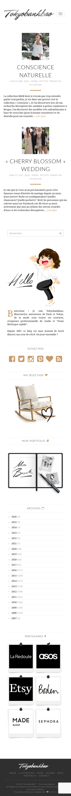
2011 (14, 597)
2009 (14, 607)
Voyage (50, 773)
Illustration (26, 773)
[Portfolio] (35, 471)
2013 (14, 586)
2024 (14, 527)
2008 (14, 612)
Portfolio (30, 776)
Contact (44, 776)
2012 (14, 591)
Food (40, 773)
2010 (14, 602)
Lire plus (41, 116)
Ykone (54, 792)
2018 (14, 559)
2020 (14, 548)
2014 (14, 580)
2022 (14, 538)
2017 (14, 564)
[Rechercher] (60, 233)
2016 (14, 570)
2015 (14, 575)
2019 (14, 554)
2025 (14, 522)
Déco (60, 773)
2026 (14, 516)
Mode (34, 81)
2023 (14, 532)
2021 (14, 543)
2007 (14, 618)
